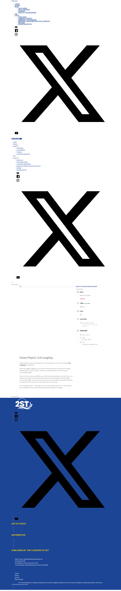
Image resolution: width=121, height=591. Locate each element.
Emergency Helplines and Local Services (34, 21)
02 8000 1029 (28, 579)
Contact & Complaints (21, 527)
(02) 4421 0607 (86, 340)
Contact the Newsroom (27, 12)
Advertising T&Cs (20, 542)
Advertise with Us (25, 24)
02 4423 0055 (23, 575)
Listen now (16, 138)
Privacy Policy (19, 538)
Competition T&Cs (20, 540)
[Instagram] (16, 35)
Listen (17, 4)
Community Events (25, 18)
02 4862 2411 (24, 577)
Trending (21, 11)
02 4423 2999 (23, 573)
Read (17, 7)
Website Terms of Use (21, 544)
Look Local (22, 17)
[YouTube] (16, 134)
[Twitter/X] (62, 130)
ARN (16, 587)
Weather (21, 22)
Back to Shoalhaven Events (86, 286)
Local (17, 15)
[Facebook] (16, 31)
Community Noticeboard (27, 20)
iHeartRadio (18, 589)
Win (16, 14)
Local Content (19, 546)
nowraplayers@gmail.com (90, 344)
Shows (17, 5)
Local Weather (24, 9)
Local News (22, 8)
